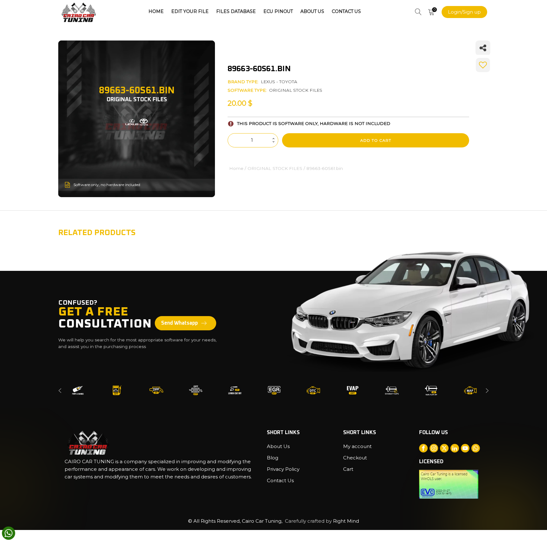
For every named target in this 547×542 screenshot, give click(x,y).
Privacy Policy (283, 469)
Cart (348, 469)
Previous (59, 390)
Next (487, 390)
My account (357, 446)
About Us (312, 11)
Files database (236, 11)
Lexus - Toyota (279, 81)
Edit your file (190, 11)
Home (156, 11)
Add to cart (375, 140)
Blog (272, 458)
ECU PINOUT (278, 11)
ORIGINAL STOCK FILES (295, 90)
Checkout (355, 458)
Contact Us (346, 11)
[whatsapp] (8, 533)
